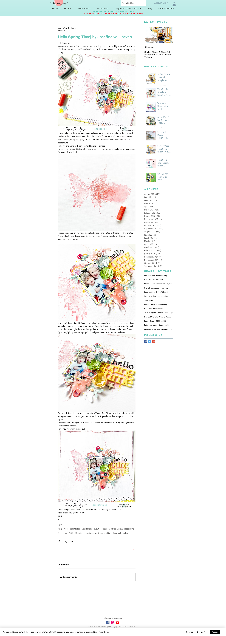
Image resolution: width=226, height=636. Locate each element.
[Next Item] (169, 35)
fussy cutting (149, 292)
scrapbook (105, 529)
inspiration (160, 284)
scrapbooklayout (92, 533)
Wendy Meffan (150, 296)
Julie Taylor (148, 300)
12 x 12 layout (150, 313)
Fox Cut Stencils (151, 317)
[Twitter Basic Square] (149, 341)
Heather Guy (166, 329)
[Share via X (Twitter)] (65, 541)
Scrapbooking (165, 325)
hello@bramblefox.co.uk (113, 618)
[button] (174, 4)
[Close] (222, 632)
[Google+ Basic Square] (153, 341)
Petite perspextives (152, 329)
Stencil (147, 288)
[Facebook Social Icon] (107, 622)
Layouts (165, 288)
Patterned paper (151, 325)
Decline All (201, 632)
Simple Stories (165, 317)
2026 (164, 321)
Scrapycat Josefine (120, 533)
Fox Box (147, 280)
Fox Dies (148, 309)
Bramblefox (62, 533)
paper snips (163, 296)
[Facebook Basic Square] (145, 341)
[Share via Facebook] (59, 541)
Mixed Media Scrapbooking (122, 529)
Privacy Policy (103, 632)
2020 (71, 533)
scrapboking (105, 533)
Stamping (79, 533)
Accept (214, 632)
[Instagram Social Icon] (112, 622)
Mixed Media (87, 529)
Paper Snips (149, 321)
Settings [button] (189, 632)
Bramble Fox (75, 529)
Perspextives (63, 529)
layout (96, 529)
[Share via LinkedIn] (72, 541)
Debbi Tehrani (162, 292)
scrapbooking (161, 275)
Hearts (160, 313)
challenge (169, 313)
